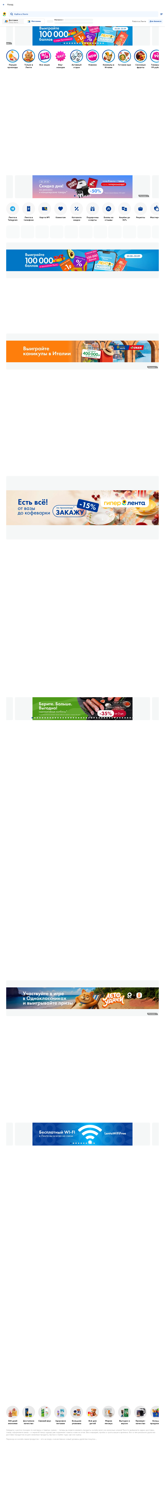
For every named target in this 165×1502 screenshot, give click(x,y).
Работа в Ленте (139, 21)
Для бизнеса (155, 21)
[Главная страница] (4, 14)
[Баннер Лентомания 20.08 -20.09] (82, 34)
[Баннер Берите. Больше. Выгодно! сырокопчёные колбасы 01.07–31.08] (82, 708)
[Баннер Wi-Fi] (82, 1134)
